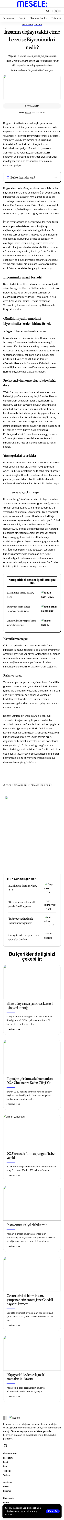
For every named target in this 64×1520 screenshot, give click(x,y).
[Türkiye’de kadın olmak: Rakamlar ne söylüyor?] (49, 610)
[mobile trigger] (6, 11)
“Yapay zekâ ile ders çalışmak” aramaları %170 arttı (26, 1376)
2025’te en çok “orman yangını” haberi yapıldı (31, 1155)
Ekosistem (27, 25)
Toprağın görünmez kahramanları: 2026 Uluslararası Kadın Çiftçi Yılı (30, 1080)
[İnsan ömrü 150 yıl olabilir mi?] (32, 1203)
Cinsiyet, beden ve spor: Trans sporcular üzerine (23, 937)
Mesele (28, 112)
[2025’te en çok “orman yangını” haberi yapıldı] (32, 1132)
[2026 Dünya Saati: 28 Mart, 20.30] (49, 596)
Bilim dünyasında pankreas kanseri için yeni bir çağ (30, 1005)
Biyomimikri (20, 785)
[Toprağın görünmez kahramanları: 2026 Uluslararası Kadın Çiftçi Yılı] (32, 1057)
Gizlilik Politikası (31, 1508)
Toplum (38, 25)
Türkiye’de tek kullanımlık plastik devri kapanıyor (21, 904)
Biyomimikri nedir (40, 785)
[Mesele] (32, 3)
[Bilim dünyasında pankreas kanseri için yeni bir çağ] (32, 982)
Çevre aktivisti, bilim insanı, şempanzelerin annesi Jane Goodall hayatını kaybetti (30, 1299)
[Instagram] (5, 1445)
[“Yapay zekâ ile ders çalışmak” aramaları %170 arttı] (32, 1353)
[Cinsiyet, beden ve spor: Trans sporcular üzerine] (49, 624)
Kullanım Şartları (15, 1511)
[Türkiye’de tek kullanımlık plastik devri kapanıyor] (50, 904)
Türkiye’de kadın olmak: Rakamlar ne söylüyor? (20, 921)
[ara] (42, 11)
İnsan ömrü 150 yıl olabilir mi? (26, 1224)
